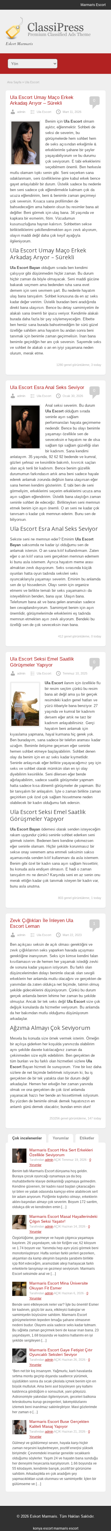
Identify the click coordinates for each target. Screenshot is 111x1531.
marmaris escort (66, 1528)
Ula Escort (44, 112)
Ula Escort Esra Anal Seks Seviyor (47, 387)
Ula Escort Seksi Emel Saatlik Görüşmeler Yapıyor (42, 661)
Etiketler (87, 1138)
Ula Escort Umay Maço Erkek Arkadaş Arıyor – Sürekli (41, 100)
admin (21, 112)
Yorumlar (61, 1138)
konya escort (43, 1528)
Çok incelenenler (27, 1138)
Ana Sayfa (14, 82)
